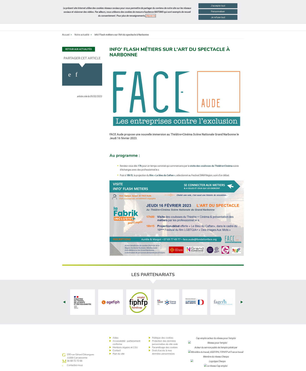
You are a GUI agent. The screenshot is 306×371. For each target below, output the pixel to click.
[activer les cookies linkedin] (76, 74)
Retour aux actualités (78, 49)
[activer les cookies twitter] (84, 74)
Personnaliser (218, 11)
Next (242, 302)
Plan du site (118, 353)
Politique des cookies (162, 337)
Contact (116, 350)
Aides (115, 337)
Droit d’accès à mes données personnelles (163, 352)
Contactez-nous (75, 365)
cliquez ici (150, 15)
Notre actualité (82, 34)
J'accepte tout (218, 5)
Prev (64, 302)
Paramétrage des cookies (165, 347)
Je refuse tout (218, 17)
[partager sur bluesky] (93, 74)
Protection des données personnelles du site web (165, 342)
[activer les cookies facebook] (70, 74)
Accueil (65, 34)
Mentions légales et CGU (125, 347)
